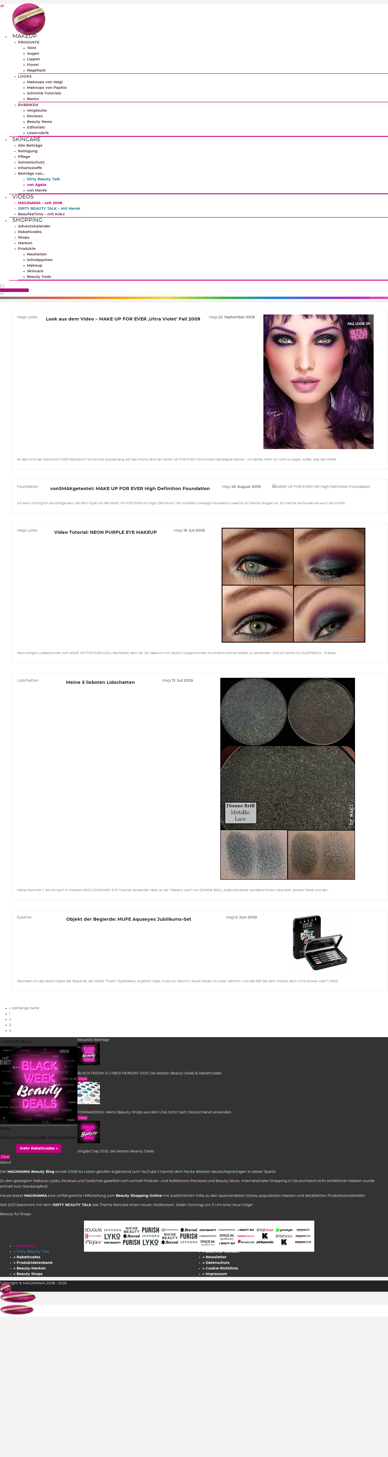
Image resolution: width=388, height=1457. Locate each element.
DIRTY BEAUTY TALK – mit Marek (49, 208)
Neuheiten (37, 254)
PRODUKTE (29, 42)
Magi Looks (27, 317)
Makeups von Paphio (47, 87)
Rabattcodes (30, 232)
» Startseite (24, 1246)
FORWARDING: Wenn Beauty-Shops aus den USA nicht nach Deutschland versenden (154, 1112)
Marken (25, 243)
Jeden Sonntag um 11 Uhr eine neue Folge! (214, 1205)
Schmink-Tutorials (44, 93)
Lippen (33, 59)
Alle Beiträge (30, 145)
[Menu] (2, 287)
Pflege (24, 157)
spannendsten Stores (238, 1195)
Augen (33, 53)
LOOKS (24, 76)
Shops (23, 237)
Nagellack (36, 70)
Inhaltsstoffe (30, 168)
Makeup (24, 36)
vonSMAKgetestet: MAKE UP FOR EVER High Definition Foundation (130, 488)
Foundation (27, 487)
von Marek (37, 190)
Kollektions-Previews (187, 1181)
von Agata (36, 185)
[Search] (2, 293)
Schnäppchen (40, 260)
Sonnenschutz (31, 162)
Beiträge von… (31, 173)
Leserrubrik (38, 133)
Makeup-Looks (46, 1181)
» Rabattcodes (26, 1257)
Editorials (36, 127)
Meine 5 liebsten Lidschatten (100, 682)
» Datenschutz (216, 1263)
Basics (33, 99)
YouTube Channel (157, 1171)
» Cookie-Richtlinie (220, 1268)
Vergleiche (37, 110)
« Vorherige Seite (24, 1008)
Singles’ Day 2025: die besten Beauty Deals (115, 1151)
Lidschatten (28, 680)
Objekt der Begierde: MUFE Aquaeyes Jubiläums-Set (128, 919)
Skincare (26, 139)
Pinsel (33, 65)
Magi (213, 317)
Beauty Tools (39, 277)
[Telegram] (2, 6)
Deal (83, 1079)
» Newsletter (215, 1257)
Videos (23, 197)
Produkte (27, 249)
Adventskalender (34, 226)
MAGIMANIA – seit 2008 (40, 203)
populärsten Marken (277, 1195)
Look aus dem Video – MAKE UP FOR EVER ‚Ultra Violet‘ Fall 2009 (123, 319)
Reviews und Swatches (82, 1181)
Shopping (27, 220)
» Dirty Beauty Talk (31, 1251)
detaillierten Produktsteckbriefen (335, 1195)
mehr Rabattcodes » (39, 1148)
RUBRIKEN (28, 105)
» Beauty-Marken (29, 1268)
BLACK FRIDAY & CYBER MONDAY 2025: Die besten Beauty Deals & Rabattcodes (149, 1073)
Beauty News (39, 122)
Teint (31, 48)
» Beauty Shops (28, 1274)
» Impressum (215, 1274)
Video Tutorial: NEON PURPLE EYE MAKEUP (105, 532)
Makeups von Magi (45, 82)
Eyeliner (24, 917)
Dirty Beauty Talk (43, 179)
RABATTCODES (15, 290)
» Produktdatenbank (33, 1263)
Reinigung (27, 151)
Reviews (35, 116)
